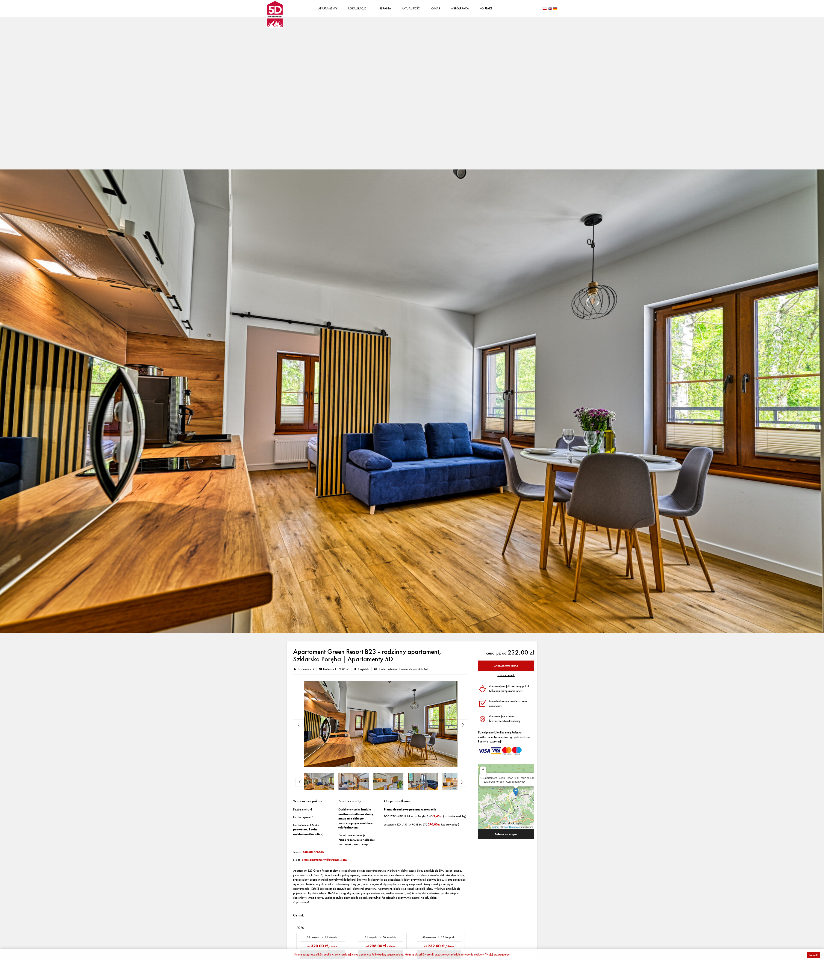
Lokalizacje (357, 8)
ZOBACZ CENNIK (506, 675)
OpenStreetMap (511, 826)
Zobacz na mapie (506, 834)
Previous (298, 725)
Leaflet (495, 826)
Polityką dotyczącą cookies (387, 954)
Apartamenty (328, 8)
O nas (435, 8)
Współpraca (460, 8)
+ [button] (483, 769)
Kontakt (486, 8)
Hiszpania (384, 8)
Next (462, 725)
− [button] (483, 775)
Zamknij (813, 955)
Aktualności (411, 8)
